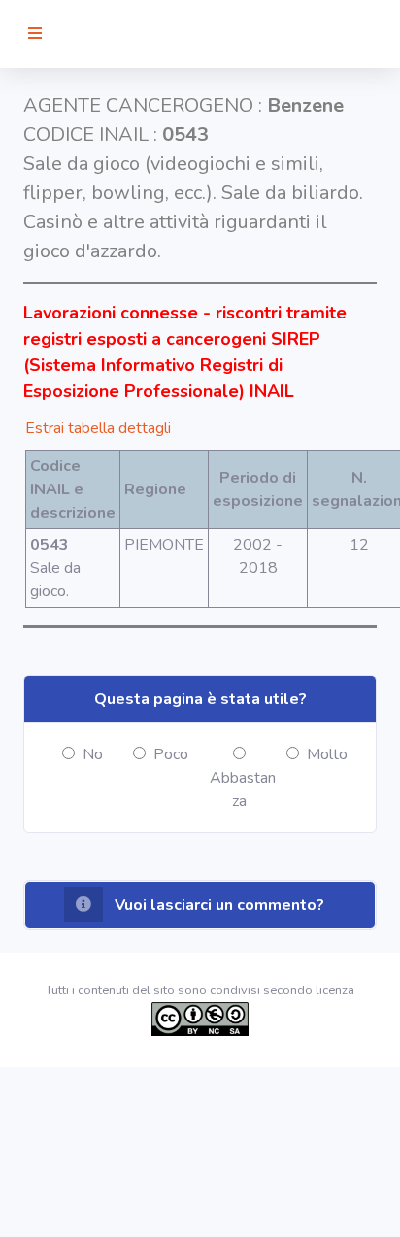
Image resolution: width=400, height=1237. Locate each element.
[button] (200, 905)
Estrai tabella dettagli (98, 428)
